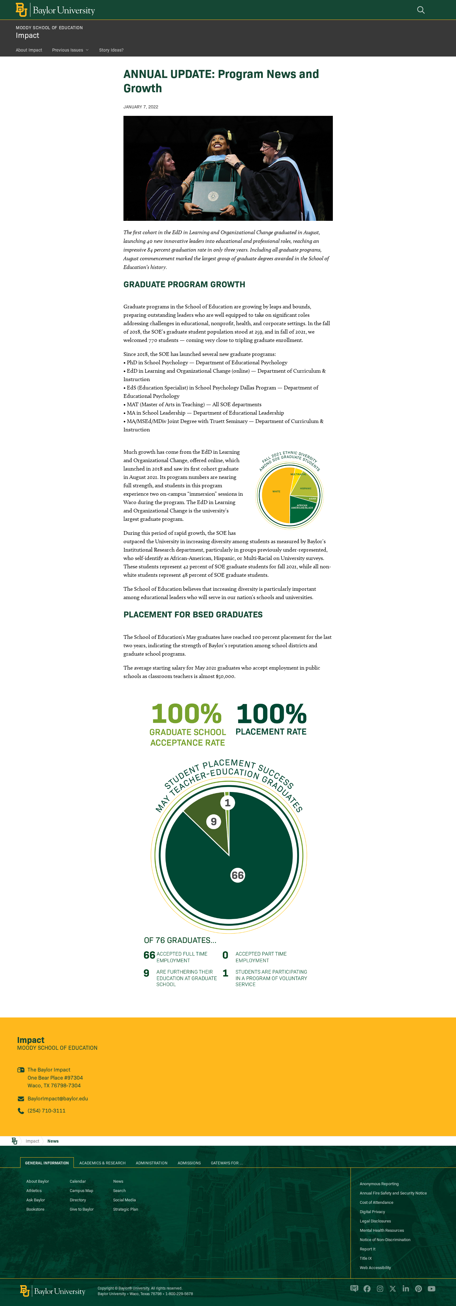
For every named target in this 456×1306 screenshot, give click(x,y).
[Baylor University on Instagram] (379, 1291)
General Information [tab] (47, 1162)
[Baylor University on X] (391, 1291)
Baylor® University (133, 1287)
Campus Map (81, 1190)
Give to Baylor (82, 1209)
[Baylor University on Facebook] (366, 1291)
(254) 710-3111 (46, 1110)
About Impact (29, 50)
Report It (367, 1248)
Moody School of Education (49, 27)
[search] (422, 10)
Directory (78, 1199)
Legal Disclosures (375, 1220)
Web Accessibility (375, 1267)
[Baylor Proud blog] (353, 1291)
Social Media (124, 1199)
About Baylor (37, 1181)
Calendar (78, 1181)
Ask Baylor (35, 1199)
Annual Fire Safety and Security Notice (393, 1192)
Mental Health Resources (382, 1230)
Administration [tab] (152, 1162)
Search (119, 1190)
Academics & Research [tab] (102, 1162)
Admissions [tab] (189, 1162)
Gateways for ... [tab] (227, 1162)
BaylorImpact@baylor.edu (58, 1098)
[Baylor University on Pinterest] (417, 1291)
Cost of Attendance (376, 1202)
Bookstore (35, 1209)
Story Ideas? (111, 50)
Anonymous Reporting (379, 1183)
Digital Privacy (372, 1211)
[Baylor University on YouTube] (430, 1291)
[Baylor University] (54, 10)
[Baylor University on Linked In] (404, 1291)
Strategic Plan (125, 1209)
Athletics (34, 1190)
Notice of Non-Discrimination (385, 1239)
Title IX (366, 1258)
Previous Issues (67, 50)
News (53, 1141)
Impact (27, 35)
